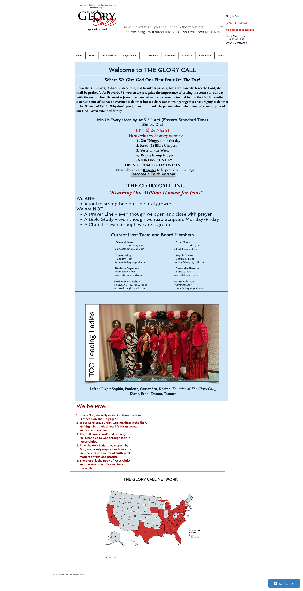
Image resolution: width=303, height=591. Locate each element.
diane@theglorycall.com (129, 248)
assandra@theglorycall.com (186, 275)
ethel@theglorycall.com (186, 249)
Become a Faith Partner (153, 174)
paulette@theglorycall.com (128, 275)
